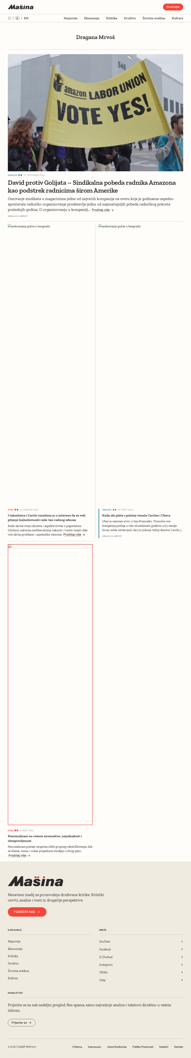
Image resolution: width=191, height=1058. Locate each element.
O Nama (77, 1046)
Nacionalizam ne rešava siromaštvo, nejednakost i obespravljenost (45, 838)
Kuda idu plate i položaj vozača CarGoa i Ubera (136, 515)
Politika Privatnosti (142, 1046)
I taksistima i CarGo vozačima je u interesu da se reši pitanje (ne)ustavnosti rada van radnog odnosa (46, 517)
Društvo (130, 18)
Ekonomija (91, 18)
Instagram (106, 964)
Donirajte (173, 7)
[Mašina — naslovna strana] (20, 7)
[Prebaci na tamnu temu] (17, 18)
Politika (111, 18)
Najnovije (70, 18)
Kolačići (163, 1046)
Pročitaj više (101, 210)
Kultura (177, 18)
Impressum (94, 1046)
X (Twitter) (106, 957)
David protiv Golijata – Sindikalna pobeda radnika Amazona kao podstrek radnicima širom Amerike (92, 186)
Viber (102, 980)
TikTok (103, 972)
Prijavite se (19, 1023)
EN (26, 18)
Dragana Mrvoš (18, 216)
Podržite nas (24, 912)
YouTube (104, 941)
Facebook (105, 949)
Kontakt (178, 1046)
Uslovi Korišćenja (116, 1046)
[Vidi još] (9, 18)
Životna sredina (154, 18)
